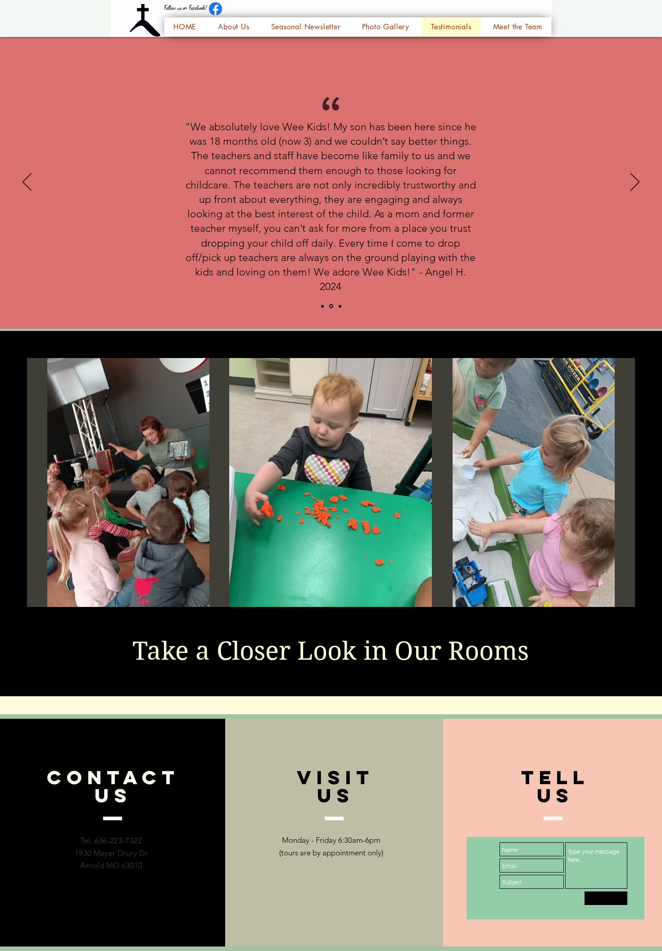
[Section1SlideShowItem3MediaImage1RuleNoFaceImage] (340, 306)
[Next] (634, 182)
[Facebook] (215, 9)
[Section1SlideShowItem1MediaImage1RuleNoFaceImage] (322, 306)
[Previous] (27, 182)
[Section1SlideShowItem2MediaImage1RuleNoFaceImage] (331, 306)
